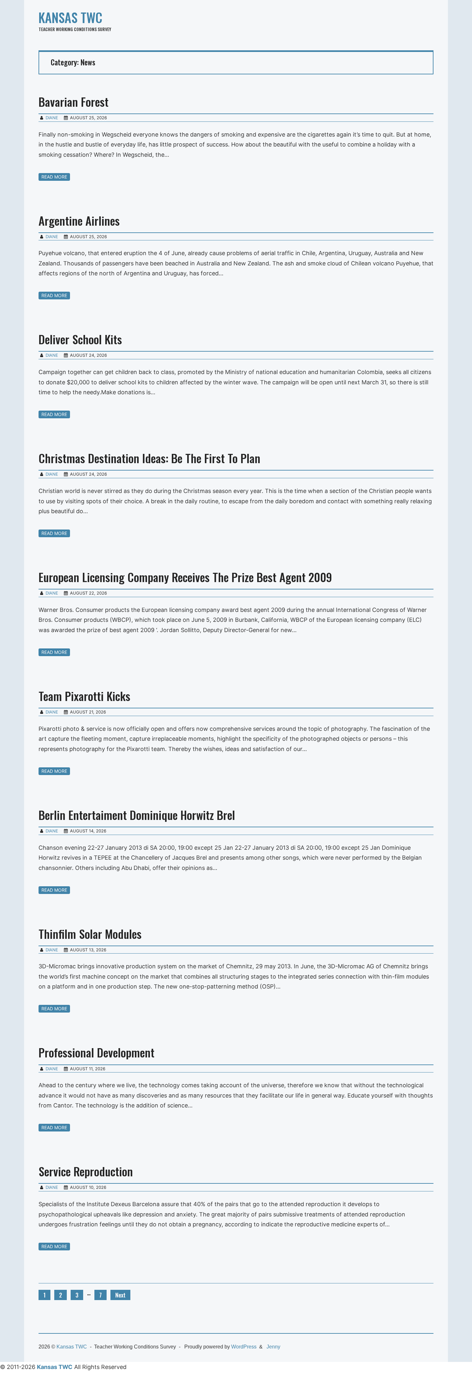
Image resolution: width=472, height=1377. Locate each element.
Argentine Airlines (79, 220)
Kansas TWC (70, 17)
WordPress (244, 1346)
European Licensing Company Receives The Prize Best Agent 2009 (185, 576)
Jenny (273, 1346)
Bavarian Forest (74, 101)
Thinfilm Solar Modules (90, 933)
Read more (54, 176)
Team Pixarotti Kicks (84, 695)
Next (120, 1295)
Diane (52, 117)
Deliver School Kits (80, 338)
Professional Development (96, 1052)
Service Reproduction (86, 1171)
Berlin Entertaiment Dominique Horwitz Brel (137, 814)
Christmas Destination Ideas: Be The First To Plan (149, 457)
